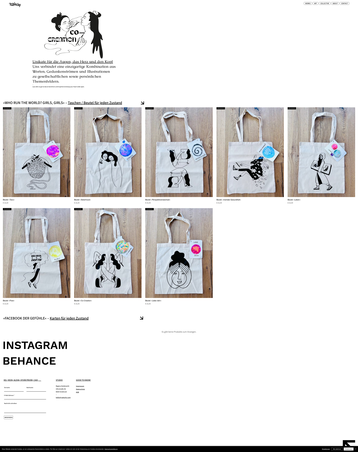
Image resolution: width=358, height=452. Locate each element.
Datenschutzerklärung (111, 449)
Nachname (29, 387)
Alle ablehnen (337, 449)
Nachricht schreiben (10, 403)
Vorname (7, 387)
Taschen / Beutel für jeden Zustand (95, 102)
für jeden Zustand (74, 318)
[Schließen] (356, 449)
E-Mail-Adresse (9, 395)
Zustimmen (348, 449)
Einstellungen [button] (326, 449)
